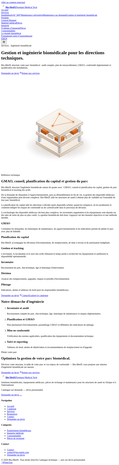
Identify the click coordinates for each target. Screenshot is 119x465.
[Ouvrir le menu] (4, 42)
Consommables (8, 30)
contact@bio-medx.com (18, 452)
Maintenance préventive (32, 15)
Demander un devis (10, 73)
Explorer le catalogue (38, 295)
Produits (5, 17)
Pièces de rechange (15, 438)
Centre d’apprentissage (21, 36)
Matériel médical (8, 23)
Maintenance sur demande (55, 15)
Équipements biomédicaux (19, 430)
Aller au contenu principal (13, 2)
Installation (6, 15)
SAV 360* (16, 15)
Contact (25, 295)
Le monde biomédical (11, 33)
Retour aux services (31, 73)
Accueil (4, 10)
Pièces (19, 23)
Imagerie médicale (15, 433)
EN (5, 38)
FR (2, 38)
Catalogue (11, 409)
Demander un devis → (11, 395)
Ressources (12, 414)
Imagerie (5, 25)
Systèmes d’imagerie (10, 28)
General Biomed (8, 20)
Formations (6, 36)
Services (5, 12)
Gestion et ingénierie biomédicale (82, 15)
